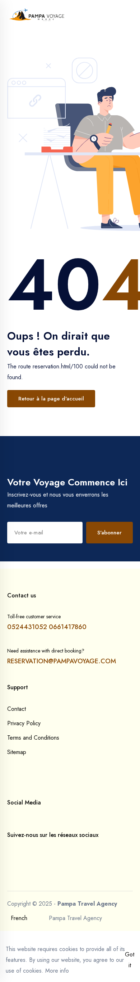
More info (57, 971)
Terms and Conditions (33, 738)
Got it (129, 959)
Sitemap (16, 752)
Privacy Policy (24, 723)
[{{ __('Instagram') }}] (21, 849)
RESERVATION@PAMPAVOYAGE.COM (61, 661)
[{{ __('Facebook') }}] (9, 849)
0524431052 (27, 627)
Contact (16, 709)
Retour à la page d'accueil (51, 399)
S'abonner (109, 533)
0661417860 (68, 627)
